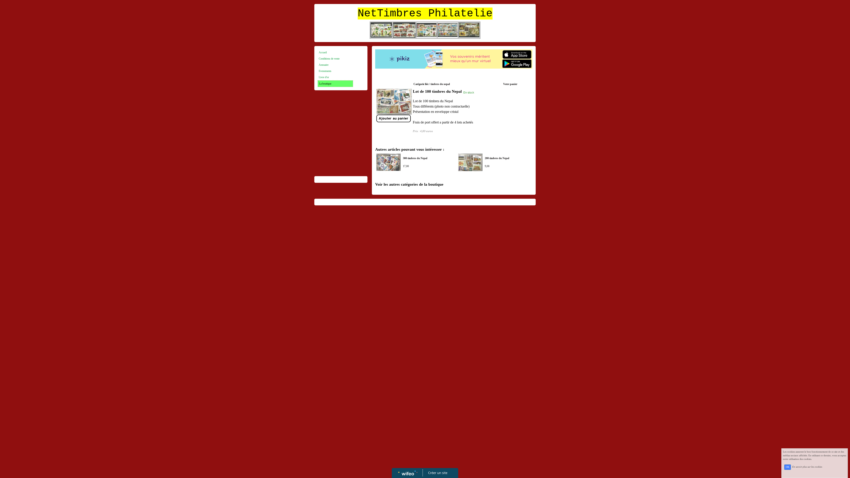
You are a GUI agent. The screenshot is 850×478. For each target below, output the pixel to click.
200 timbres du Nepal (497, 158)
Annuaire (323, 64)
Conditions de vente (329, 58)
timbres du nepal (440, 84)
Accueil (323, 52)
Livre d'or (324, 77)
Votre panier (510, 84)
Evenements (325, 71)
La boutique (325, 83)
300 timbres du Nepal (415, 158)
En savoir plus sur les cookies (807, 467)
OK (787, 467)
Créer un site (437, 472)
